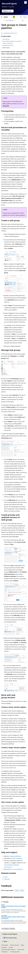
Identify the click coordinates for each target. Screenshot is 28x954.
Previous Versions (14, 945)
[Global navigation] (1, 17)
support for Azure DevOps (14, 869)
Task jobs (7, 879)
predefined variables (18, 315)
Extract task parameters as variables (11, 41)
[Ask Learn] (22, 20)
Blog (22, 945)
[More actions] (25, 20)
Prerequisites (5, 39)
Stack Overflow (17, 858)
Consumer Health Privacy (7, 949)
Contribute (4, 947)
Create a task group (7, 43)
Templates (6, 106)
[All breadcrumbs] (2, 20)
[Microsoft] (14, 17)
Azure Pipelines (9, 20)
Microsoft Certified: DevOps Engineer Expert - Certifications (13, 917)
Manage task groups (7, 45)
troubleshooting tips (15, 856)
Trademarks (4, 952)
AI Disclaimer (4, 945)
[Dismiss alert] (25, 2)
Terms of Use (20, 949)
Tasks (5, 877)
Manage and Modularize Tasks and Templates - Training (13, 906)
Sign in (25, 17)
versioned (4, 526)
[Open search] (20, 17)
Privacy (10, 947)
